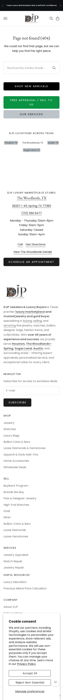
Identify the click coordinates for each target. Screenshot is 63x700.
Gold (7, 511)
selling (37, 321)
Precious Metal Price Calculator (25, 588)
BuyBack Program (16, 486)
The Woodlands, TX (32, 142)
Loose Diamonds (15, 530)
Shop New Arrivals (31, 86)
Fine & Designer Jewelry (20, 498)
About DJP (11, 607)
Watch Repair (13, 561)
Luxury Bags (11, 436)
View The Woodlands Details (32, 252)
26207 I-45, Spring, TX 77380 (31, 206)
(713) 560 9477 (31, 213)
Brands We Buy (14, 492)
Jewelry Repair (14, 568)
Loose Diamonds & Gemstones (25, 448)
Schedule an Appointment (31, 262)
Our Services (31, 114)
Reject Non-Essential (30, 683)
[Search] (54, 68)
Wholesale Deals (15, 467)
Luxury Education (15, 582)
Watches (10, 429)
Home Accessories (16, 461)
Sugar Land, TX (32, 150)
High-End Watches (16, 505)
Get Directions (36, 245)
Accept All (30, 673)
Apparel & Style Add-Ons (21, 455)
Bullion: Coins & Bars (17, 524)
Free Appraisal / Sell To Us (31, 102)
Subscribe (17, 402)
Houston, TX (11, 142)
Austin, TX (53, 142)
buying (27, 321)
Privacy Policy (26, 664)
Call (20, 245)
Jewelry (9, 423)
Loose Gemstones (16, 536)
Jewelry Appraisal (16, 555)
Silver (7, 517)
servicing (10, 325)
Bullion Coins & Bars (17, 442)
